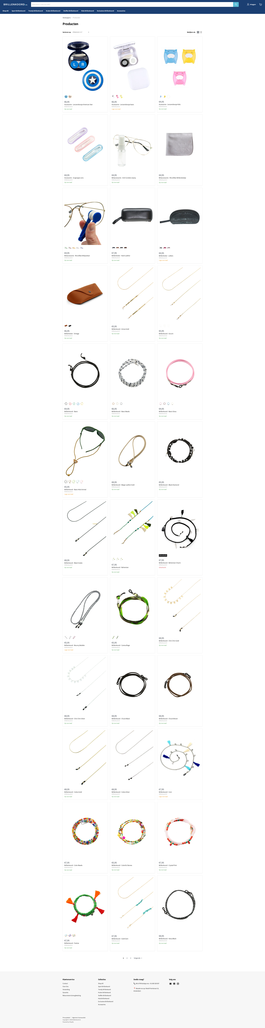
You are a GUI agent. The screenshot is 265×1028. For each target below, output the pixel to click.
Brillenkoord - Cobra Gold (73, 792)
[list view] (200, 32)
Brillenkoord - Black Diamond (169, 485)
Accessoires (121, 11)
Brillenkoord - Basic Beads (121, 411)
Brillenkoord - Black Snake (73, 563)
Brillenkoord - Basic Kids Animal (75, 489)
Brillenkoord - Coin (165, 792)
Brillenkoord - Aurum (166, 334)
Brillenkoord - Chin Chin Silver (74, 719)
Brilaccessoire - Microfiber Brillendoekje (172, 178)
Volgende (137, 958)
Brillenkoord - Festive (71, 943)
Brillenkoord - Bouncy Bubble (74, 645)
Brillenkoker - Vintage (71, 334)
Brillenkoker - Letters (166, 256)
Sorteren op (67, 32)
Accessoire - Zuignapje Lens (74, 178)
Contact (65, 983)
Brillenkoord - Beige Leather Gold (123, 485)
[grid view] (198, 32)
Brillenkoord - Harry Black (167, 939)
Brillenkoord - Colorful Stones (122, 865)
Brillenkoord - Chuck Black (121, 719)
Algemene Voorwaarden (79, 1017)
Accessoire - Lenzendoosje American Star (78, 104)
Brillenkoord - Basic (71, 411)
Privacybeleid (66, 1017)
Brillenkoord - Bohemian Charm (170, 563)
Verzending (66, 989)
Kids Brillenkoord (87, 11)
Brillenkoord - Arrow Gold (120, 329)
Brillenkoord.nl (68, 106)
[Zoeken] (236, 4)
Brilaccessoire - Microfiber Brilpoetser (77, 256)
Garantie (65, 992)
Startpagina (67, 18)
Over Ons (65, 986)
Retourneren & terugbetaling (72, 995)
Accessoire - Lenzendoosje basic (123, 104)
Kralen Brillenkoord (53, 11)
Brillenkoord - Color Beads (73, 865)
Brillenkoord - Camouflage (121, 645)
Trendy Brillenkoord (35, 11)
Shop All (6, 11)
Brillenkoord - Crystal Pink (168, 865)
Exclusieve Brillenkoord (105, 11)
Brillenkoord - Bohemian (120, 567)
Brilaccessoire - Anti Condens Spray (124, 178)
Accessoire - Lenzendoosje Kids (170, 104)
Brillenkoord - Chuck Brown (168, 719)
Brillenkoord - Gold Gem (120, 939)
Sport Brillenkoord (18, 11)
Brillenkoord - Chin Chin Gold (169, 641)
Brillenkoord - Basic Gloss (167, 411)
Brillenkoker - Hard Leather (121, 256)
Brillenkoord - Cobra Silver (121, 792)
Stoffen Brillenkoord (70, 11)
